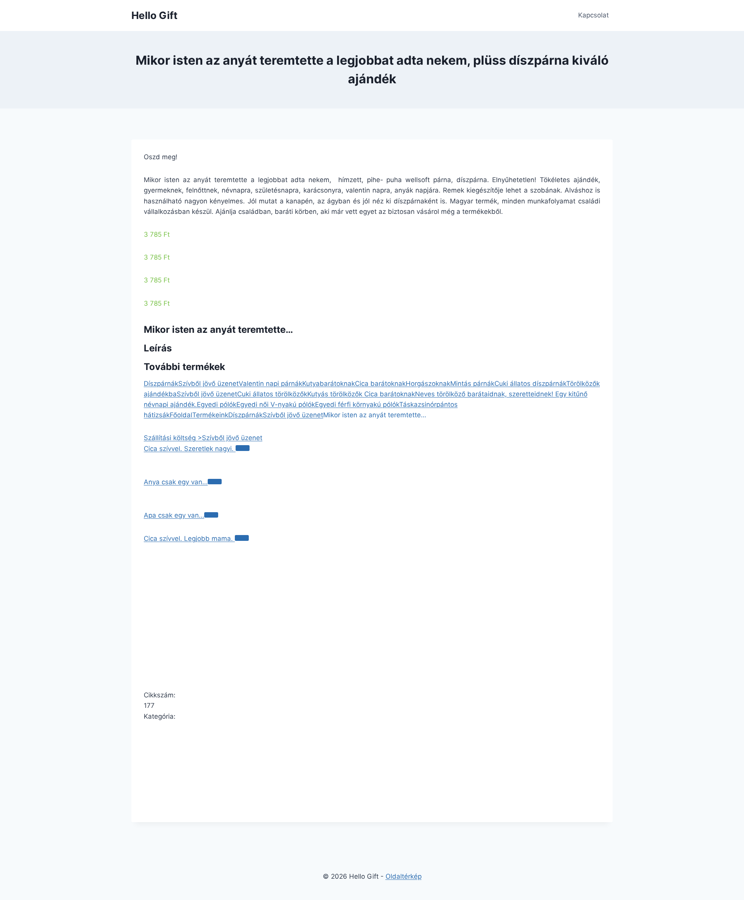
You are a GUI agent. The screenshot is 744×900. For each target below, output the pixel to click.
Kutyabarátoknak (328, 383)
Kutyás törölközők (335, 394)
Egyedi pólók (216, 404)
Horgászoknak (428, 383)
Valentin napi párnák (270, 383)
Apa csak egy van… (174, 515)
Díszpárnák (161, 383)
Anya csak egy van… (176, 482)
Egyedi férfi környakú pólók (357, 404)
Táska (408, 404)
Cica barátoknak (380, 383)
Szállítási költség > (173, 438)
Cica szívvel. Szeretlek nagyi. (190, 449)
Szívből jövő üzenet (208, 383)
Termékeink (210, 415)
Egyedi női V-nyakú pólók (275, 404)
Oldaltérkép (404, 876)
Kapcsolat (593, 15)
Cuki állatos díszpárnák (530, 383)
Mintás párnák (472, 383)
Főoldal (181, 415)
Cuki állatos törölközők (272, 394)
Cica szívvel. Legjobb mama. (189, 538)
